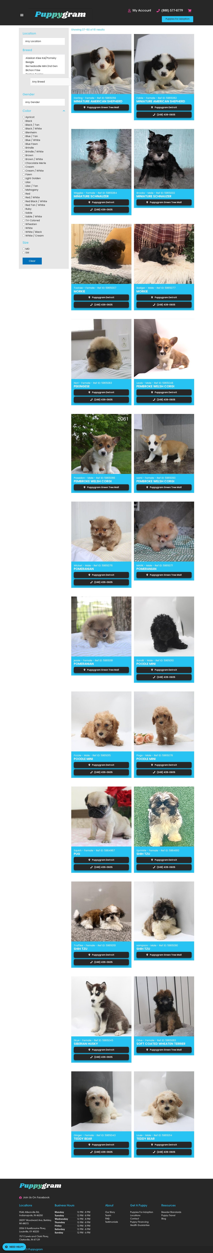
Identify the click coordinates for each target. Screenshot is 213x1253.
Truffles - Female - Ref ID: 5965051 (95, 945)
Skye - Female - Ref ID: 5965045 (93, 1040)
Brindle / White (34, 151)
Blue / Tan (31, 136)
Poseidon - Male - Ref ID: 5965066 (94, 478)
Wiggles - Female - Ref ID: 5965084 (95, 193)
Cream (29, 167)
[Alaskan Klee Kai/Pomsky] (43, 58)
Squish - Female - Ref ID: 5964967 (94, 850)
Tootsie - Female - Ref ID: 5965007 (95, 288)
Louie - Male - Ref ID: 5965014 (154, 1135)
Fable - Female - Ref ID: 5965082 (156, 98)
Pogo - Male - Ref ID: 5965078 (154, 755)
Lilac (28, 182)
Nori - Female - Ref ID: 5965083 (93, 383)
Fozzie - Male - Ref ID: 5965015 (92, 755)
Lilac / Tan (31, 186)
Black (28, 121)
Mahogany (31, 190)
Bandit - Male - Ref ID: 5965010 (155, 660)
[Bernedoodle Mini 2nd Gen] (43, 66)
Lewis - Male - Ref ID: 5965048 (154, 383)
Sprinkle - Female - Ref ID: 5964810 (157, 850)
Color (27, 111)
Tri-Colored (32, 220)
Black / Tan (32, 124)
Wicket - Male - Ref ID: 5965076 (93, 565)
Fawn (28, 174)
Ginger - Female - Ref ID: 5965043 (95, 1135)
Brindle (29, 147)
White (29, 228)
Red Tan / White (35, 205)
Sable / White (33, 216)
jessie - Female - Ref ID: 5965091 (93, 660)
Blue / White (32, 140)
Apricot (30, 117)
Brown (29, 155)
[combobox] (44, 81)
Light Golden (33, 178)
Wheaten (31, 224)
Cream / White (34, 170)
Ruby (28, 209)
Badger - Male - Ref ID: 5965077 (156, 288)
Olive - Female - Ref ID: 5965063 (156, 1040)
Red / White (32, 197)
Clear (32, 261)
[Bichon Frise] (43, 70)
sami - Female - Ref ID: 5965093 (155, 478)
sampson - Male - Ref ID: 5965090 (157, 945)
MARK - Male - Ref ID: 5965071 (154, 565)
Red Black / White (36, 201)
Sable (28, 212)
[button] (21, 15)
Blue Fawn (31, 144)
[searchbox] (56, 82)
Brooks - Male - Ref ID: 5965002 (155, 193)
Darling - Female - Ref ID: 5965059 (95, 98)
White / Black (33, 232)
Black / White (33, 128)
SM (27, 252)
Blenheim (31, 132)
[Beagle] (43, 62)
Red (27, 193)
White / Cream (34, 235)
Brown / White (34, 159)
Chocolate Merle (35, 163)
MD (27, 248)
